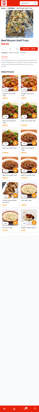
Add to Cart (29, 49)
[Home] (14, 409)
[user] (35, 408)
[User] (35, 408)
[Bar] (3, 409)
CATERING (11, 8)
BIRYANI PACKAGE (14, 53)
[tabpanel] (19, 62)
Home (3, 8)
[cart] (15, 88)
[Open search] (35, 3)
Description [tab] (4, 56)
